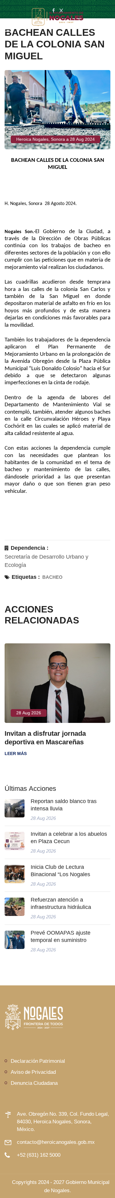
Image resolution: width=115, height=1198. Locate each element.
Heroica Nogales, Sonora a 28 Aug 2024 (55, 139)
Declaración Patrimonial (38, 1060)
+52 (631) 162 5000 (38, 1154)
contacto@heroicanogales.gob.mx (56, 1141)
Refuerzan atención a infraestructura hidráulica (61, 903)
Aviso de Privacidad (33, 1071)
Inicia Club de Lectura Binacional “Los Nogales (60, 870)
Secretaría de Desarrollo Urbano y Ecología (46, 561)
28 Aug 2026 (28, 713)
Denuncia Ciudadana (34, 1082)
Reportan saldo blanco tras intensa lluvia (64, 804)
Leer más (16, 753)
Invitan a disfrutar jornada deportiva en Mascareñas (45, 737)
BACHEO (52, 577)
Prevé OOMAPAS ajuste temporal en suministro (60, 936)
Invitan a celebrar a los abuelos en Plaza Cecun (69, 837)
